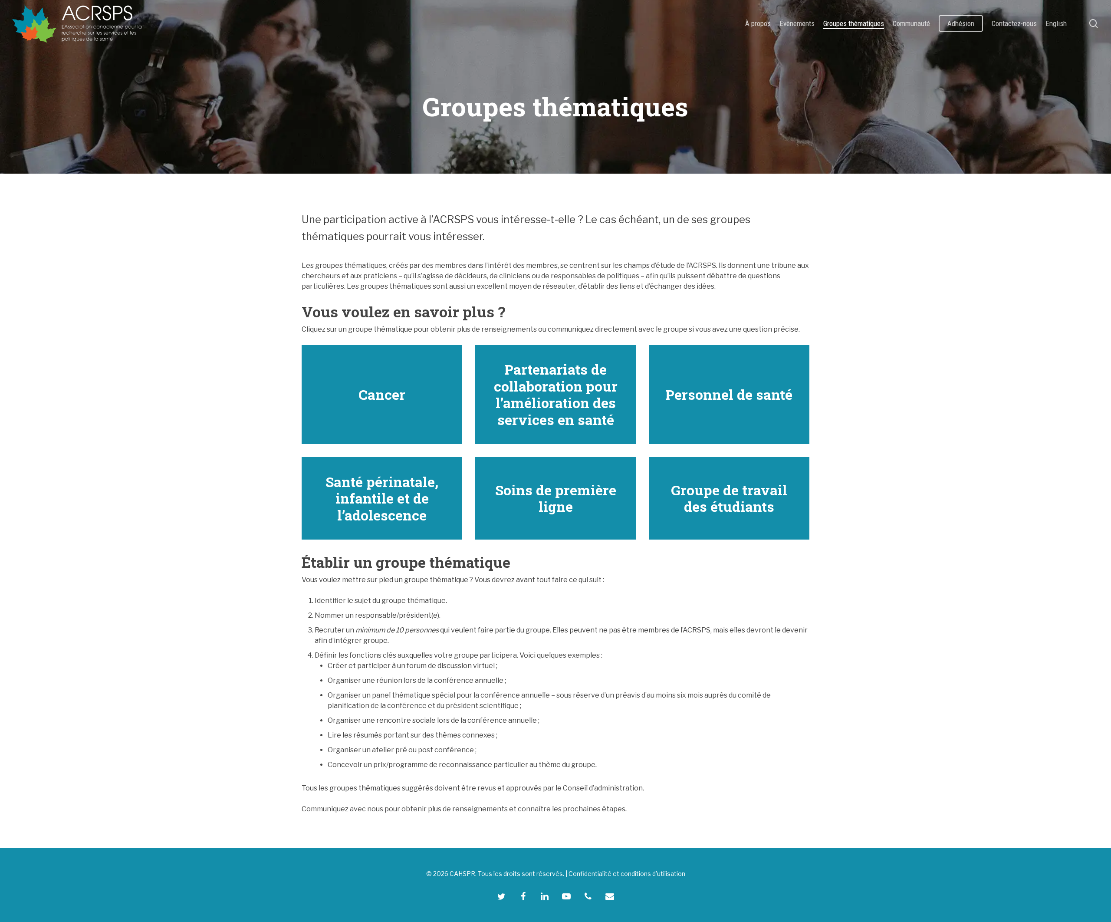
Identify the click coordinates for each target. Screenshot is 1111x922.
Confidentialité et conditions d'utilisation (627, 873)
